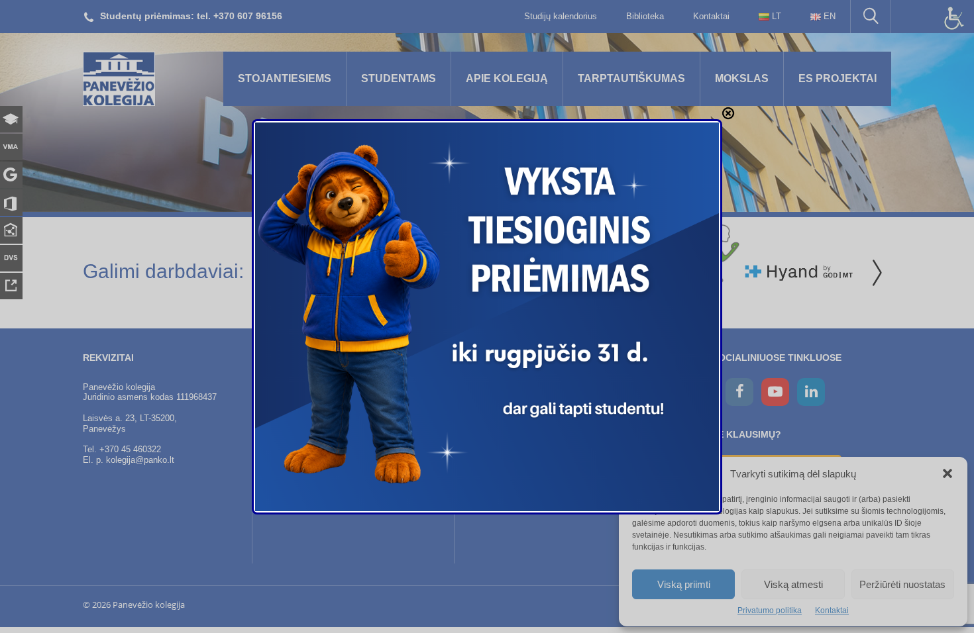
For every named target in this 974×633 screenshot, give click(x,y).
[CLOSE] (728, 113)
